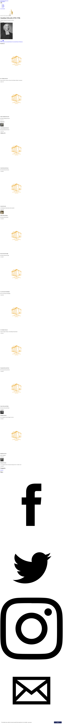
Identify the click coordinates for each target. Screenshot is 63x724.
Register (3, 1)
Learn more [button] (30, 722)
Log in (1, 1)
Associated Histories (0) (9, 41)
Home (1, 0)
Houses (6, 0)
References (21, 41)
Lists (7, 0)
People (3, 0)
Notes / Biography (3, 41)
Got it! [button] (58, 722)
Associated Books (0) (16, 41)
